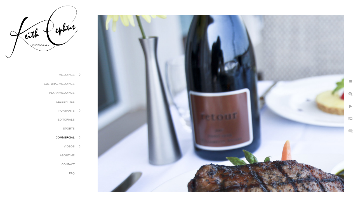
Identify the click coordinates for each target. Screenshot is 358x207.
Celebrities (65, 101)
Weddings (67, 74)
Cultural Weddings (59, 83)
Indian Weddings (62, 92)
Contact (68, 164)
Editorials (66, 119)
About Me (67, 155)
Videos (69, 146)
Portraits (66, 110)
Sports (69, 128)
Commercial (65, 137)
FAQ (72, 173)
